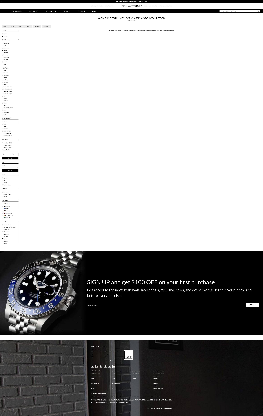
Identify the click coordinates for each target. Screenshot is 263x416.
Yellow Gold (6, 229)
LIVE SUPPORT (110, 6)
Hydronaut (6, 57)
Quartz (5, 196)
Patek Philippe (7, 131)
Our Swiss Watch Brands (158, 373)
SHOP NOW (144, 1)
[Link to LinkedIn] (101, 366)
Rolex (5, 121)
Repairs (134, 378)
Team (113, 376)
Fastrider (6, 79)
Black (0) (7, 206)
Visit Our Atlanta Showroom (118, 381)
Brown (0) (7, 210)
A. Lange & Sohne (8, 133)
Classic (5, 50)
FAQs (113, 388)
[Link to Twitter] (109, 366)
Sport (5, 178)
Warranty (93, 381)
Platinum (6, 236)
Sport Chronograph (8, 107)
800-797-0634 (114, 360)
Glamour (6, 52)
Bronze (5, 243)
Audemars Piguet (8, 135)
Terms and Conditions (95, 386)
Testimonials (114, 386)
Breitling (6, 128)
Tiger (5, 114)
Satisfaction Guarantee (96, 373)
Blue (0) (7, 208)
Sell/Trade (135, 376)
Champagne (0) (9, 215)
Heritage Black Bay (8, 89)
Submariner (6, 112)
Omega (5, 126)
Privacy (92, 388)
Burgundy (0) (8, 213)
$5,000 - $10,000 (8, 147)
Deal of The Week (136, 373)
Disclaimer (93, 390)
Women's (6, 36)
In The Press (155, 378)
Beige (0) (7, 203)
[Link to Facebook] (92, 366)
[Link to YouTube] (113, 366)
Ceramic (6, 241)
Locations (135, 381)
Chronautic (6, 75)
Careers (113, 378)
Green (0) (7, 217)
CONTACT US (169, 6)
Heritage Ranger (8, 93)
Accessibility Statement (158, 388)
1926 (5, 45)
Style (5, 64)
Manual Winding (8, 194)
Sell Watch (33, 11)
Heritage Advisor (8, 86)
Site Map (155, 386)
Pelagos (6, 100)
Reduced (81, 11)
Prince (5, 103)
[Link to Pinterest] (105, 366)
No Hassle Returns (95, 383)
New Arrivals (16, 11)
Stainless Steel (7, 225)
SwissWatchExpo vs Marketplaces (98, 393)
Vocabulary (155, 383)
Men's (5, 34)
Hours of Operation (116, 383)
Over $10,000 (7, 150)
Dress (5, 180)
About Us (114, 373)
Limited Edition (7, 185)
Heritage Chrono (8, 91)
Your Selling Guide (157, 381)
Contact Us (114, 390)
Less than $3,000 (8, 143)
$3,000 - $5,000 (7, 145)
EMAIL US (161, 6)
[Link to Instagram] (96, 366)
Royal (5, 62)
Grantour (6, 55)
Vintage (5, 182)
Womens (66, 11)
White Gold (6, 232)
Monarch (6, 98)
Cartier (5, 124)
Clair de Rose (7, 48)
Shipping (93, 378)
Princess (6, 59)
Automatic (6, 192)
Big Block (6, 72)
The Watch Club (156, 376)
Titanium (6, 239)
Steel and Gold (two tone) (10, 227)
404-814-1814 (99, 6)
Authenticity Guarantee (96, 376)
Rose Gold (6, 234)
